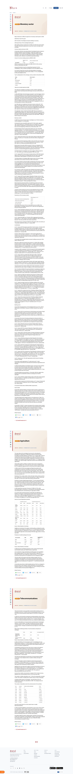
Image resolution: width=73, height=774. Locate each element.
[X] (15, 768)
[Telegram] (20, 768)
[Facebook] (13, 768)
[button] (11, 15)
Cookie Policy (57, 756)
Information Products (47, 753)
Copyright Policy (57, 754)
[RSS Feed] (24, 768)
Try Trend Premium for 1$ (21, 420)
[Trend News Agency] (13, 751)
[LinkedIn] (22, 768)
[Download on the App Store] (53, 768)
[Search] (43, 8)
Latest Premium (26, 753)
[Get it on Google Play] (59, 768)
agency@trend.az (12, 761)
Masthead (35, 753)
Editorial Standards (37, 756)
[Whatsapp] (11, 768)
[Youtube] (17, 768)
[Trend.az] (13, 8)
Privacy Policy (57, 753)
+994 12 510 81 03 (12, 760)
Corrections (36, 757)
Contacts (35, 754)
